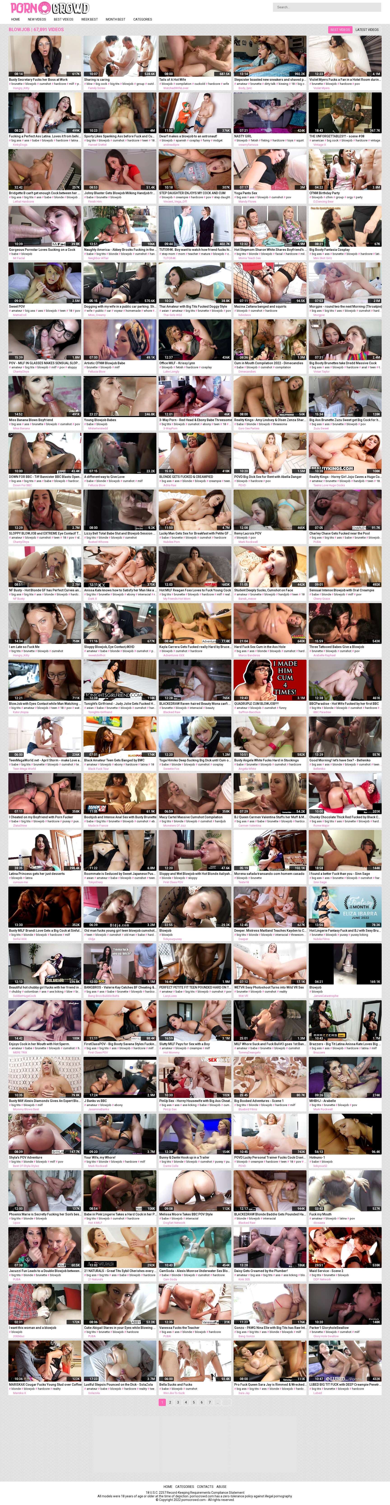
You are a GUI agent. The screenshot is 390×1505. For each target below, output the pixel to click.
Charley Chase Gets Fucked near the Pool (339, 533)
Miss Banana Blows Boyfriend (31, 420)
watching (81, 708)
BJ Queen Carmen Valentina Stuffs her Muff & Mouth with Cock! (270, 817)
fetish (254, 140)
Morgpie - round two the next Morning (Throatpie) (345, 306)
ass (26, 140)
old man (129, 934)
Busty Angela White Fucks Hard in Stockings (266, 760)
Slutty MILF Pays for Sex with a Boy (184, 1044)
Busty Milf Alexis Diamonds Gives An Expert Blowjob (45, 1101)
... (218, 1402)
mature (205, 254)
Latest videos (367, 30)
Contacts (205, 1487)
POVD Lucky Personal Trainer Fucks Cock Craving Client (270, 1157)
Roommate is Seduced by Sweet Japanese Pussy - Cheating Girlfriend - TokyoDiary (120, 874)
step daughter (223, 197)
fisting (265, 140)
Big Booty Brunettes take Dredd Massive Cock (342, 363)
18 (293, 83)
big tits (114, 83)
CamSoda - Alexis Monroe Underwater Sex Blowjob (195, 1271)
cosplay (194, 140)
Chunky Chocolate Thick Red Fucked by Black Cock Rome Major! (345, 817)
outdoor (153, 83)
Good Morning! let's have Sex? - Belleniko (340, 760)
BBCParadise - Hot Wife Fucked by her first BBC (344, 703)
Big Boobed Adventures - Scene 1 (259, 1101)
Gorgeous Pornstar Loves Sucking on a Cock (42, 249)
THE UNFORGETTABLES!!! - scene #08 (336, 136)
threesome (280, 424)
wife (226, 83)
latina (74, 140)
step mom (168, 254)
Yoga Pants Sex (245, 193)
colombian (31, 991)
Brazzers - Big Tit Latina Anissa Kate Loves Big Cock (345, 1044)
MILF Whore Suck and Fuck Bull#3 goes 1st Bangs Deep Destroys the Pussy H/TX (270, 1044)
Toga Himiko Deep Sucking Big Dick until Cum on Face (195, 760)
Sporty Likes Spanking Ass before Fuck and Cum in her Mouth (120, 136)
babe (35, 140)
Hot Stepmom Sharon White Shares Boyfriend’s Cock (270, 249)
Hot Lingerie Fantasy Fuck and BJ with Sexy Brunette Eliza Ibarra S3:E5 (345, 930)
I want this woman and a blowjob (32, 1328)
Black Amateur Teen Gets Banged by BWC (114, 760)
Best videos (63, 19)
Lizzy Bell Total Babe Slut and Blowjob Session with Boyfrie (120, 533)
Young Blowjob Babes (100, 420)
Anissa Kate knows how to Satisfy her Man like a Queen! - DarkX (120, 590)
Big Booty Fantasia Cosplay (329, 249)
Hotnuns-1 (317, 1157)
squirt (300, 140)
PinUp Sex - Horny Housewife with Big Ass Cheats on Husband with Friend (195, 1101)
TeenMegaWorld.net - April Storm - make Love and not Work (45, 760)
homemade (133, 310)
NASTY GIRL (243, 136)
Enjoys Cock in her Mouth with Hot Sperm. (39, 1044)
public (99, 310)
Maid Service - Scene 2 (326, 1271)
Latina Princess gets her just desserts (37, 874)
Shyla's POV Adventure (25, 1157)
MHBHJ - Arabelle (322, 1101)
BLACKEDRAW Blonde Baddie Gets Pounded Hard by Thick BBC (270, 1214)
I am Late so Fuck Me (24, 647)
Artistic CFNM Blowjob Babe (104, 363)
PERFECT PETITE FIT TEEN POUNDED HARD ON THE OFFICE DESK (195, 987)
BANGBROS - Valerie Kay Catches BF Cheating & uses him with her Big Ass (120, 987)
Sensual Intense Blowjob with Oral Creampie (341, 590)
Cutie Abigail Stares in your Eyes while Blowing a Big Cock (120, 1328)
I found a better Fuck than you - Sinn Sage (339, 874)
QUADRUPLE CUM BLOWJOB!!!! (256, 703)
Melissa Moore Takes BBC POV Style (186, 1214)
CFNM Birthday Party (324, 193)
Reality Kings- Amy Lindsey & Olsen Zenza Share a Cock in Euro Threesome (270, 420)
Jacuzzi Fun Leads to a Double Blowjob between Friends (45, 1271)
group (140, 83)
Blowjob (165, 930)
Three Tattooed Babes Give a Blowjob (336, 647)
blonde (59, 197)
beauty (210, 708)
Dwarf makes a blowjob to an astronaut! (188, 136)
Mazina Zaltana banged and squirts (260, 306)
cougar (232, 254)
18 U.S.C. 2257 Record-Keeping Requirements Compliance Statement (195, 1492)
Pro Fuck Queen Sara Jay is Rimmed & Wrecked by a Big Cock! (270, 1384)
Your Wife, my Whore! (100, 1157)
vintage (375, 140)
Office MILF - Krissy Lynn (177, 363)
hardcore (60, 83)
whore (148, 310)
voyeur (118, 310)
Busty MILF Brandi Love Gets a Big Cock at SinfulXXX (45, 930)
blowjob (31, 83)
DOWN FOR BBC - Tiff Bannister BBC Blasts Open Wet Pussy (45, 477)
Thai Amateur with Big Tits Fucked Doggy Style (193, 306)
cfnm (329, 197)
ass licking (56, 991)
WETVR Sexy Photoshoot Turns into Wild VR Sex (269, 987)
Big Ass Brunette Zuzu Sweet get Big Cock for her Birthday (345, 420)
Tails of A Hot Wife (172, 79)
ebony (207, 424)
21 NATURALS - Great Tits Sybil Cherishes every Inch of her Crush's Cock (120, 1271)
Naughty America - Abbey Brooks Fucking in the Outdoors (120, 249)
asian (165, 310)
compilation (183, 83)
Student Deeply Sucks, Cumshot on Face (263, 590)
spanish (181, 140)
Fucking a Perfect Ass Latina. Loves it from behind (45, 136)
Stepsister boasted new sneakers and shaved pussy (270, 79)
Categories (142, 19)
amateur (242, 83)
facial (279, 254)
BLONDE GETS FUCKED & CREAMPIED (186, 477)
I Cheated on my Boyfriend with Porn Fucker (41, 817)
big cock (101, 83)
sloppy (72, 367)
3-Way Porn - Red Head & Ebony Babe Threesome (195, 420)
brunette (17, 83)
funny (206, 140)
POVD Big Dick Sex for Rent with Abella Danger (268, 477)
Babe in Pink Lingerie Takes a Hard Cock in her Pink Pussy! (120, 1214)
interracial (144, 594)
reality (229, 594)
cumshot (45, 83)
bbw (90, 83)
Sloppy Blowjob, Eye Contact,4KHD (109, 647)
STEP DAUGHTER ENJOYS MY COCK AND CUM (192, 193)
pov (79, 83)
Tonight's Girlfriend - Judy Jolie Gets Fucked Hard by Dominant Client (120, 703)
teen (145, 140)
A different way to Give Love (104, 477)
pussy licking (359, 934)
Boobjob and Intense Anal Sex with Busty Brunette (120, 817)
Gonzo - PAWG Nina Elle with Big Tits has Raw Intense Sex (270, 1328)
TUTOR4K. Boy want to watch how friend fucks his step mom (195, 249)
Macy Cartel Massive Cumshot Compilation (191, 817)
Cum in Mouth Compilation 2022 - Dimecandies (268, 363)
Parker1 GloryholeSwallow (329, 1328)
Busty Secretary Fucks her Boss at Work (38, 79)
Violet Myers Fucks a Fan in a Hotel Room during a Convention (345, 79)
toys (290, 140)
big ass (16, 140)
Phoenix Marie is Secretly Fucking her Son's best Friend (45, 1214)
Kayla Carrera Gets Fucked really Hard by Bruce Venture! (195, 647)
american (318, 140)
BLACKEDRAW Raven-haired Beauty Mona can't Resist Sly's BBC (195, 703)
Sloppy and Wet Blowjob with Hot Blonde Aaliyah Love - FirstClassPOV (195, 874)
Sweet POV (17, 306)
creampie (182, 197)
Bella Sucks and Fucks (175, 1384)
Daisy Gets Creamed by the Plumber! (261, 1271)
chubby (16, 991)
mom (181, 254)
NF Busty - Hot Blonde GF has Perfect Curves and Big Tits (45, 590)
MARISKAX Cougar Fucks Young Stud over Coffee (45, 1384)
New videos (37, 19)
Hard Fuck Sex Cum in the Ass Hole (260, 647)
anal (364, 367)
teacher (193, 254)
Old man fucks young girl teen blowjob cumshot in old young (120, 930)
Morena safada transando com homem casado (269, 874)
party (359, 197)
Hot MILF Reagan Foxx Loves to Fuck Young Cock (195, 590)
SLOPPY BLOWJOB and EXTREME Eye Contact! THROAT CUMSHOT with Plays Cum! (45, 533)
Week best (89, 19)
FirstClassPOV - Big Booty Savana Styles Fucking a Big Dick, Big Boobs (120, 1044)
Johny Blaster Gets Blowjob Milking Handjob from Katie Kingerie (120, 193)
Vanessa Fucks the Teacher (179, 1328)
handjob (155, 254)
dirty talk (270, 83)
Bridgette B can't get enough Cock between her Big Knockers (45, 193)
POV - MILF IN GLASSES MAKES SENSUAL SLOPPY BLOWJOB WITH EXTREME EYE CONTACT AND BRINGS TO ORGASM (45, 363)
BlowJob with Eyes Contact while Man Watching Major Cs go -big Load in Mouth (45, 703)
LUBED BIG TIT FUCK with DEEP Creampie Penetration (345, 1384)
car (109, 310)
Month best (115, 19)
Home (15, 19)
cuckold (200, 83)
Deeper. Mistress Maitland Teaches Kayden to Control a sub (270, 930)
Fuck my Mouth (320, 1214)
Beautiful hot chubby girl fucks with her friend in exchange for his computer (45, 987)
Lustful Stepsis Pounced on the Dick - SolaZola (118, 1384)
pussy (66, 821)
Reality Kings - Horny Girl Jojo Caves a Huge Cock (345, 477)
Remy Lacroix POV (247, 533)
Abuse (221, 1487)
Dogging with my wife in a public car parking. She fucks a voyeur (120, 306)
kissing (283, 83)
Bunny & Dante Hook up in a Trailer (184, 1157)
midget (218, 140)
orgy (350, 197)
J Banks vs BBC (95, 1101)
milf (71, 83)
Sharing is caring (97, 79)
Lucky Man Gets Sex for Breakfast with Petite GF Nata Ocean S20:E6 (195, 533)
